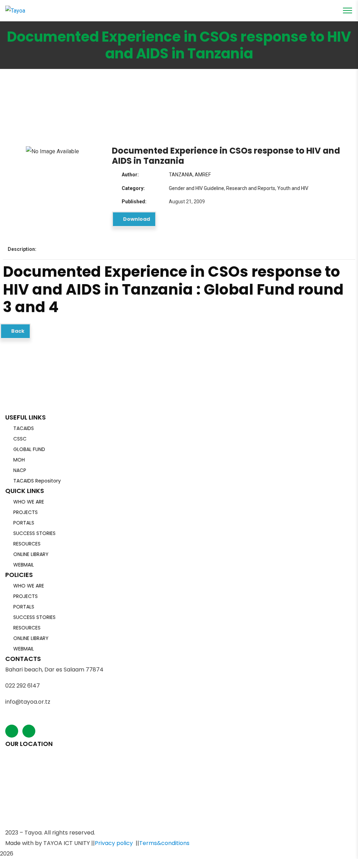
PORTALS (23, 522)
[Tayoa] (15, 10)
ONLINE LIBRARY (31, 554)
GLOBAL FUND (29, 449)
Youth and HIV (292, 188)
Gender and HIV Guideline (196, 188)
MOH (19, 459)
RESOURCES (27, 543)
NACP (19, 470)
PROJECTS (25, 512)
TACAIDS (23, 428)
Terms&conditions (164, 843)
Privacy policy (114, 843)
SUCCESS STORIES (34, 533)
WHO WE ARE (28, 501)
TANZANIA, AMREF (190, 174)
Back (17, 331)
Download (136, 219)
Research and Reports (250, 188)
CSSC (20, 438)
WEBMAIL (23, 564)
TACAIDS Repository (37, 480)
